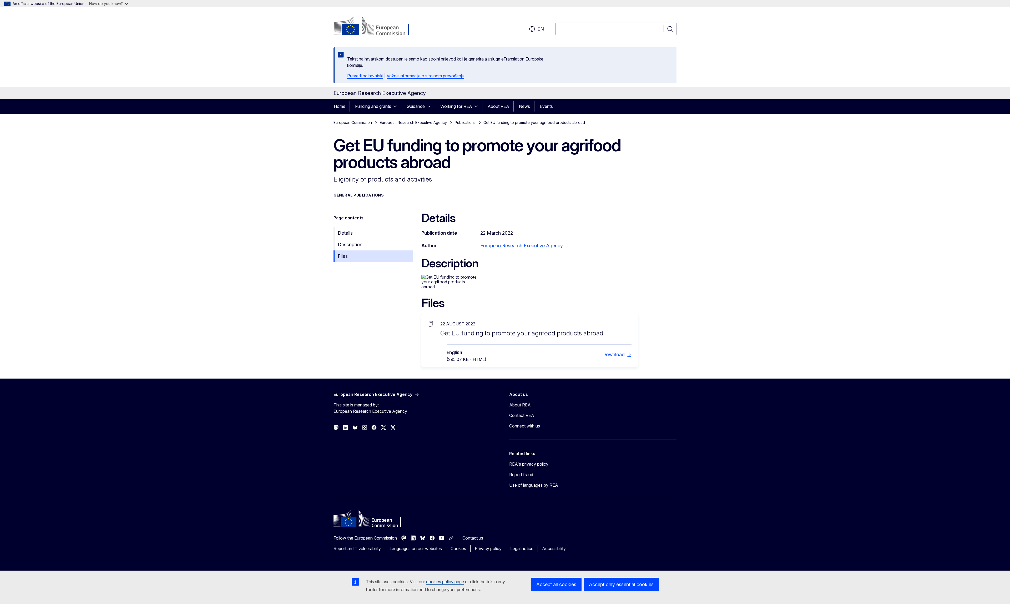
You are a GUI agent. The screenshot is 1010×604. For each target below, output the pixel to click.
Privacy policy (488, 548)
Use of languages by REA (533, 485)
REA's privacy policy (528, 464)
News (524, 106)
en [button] (540, 29)
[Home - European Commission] (376, 26)
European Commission (353, 122)
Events (546, 106)
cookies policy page (445, 581)
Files (343, 256)
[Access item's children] (396, 106)
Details (345, 233)
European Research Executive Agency (413, 122)
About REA (498, 106)
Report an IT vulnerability (357, 548)
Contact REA (521, 415)
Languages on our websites (416, 548)
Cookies (458, 548)
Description (350, 244)
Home (339, 106)
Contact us (472, 538)
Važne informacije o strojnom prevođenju (425, 75)
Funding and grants (373, 106)
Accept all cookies (556, 584)
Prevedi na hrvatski (365, 75)
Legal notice (521, 548)
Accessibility (554, 548)
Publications (465, 122)
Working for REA (456, 106)
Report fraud (521, 474)
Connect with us (524, 426)
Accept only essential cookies (621, 584)
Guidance (416, 106)
